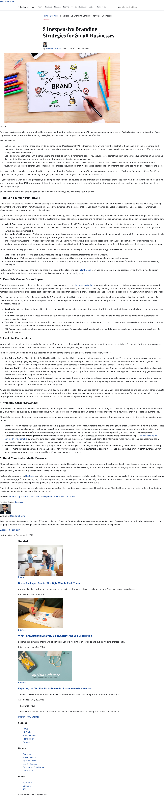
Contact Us (101, 7)
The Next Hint (26, 7)
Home (45, 16)
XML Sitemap (33, 717)
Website (3, 530)
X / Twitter (28, 782)
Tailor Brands (84, 270)
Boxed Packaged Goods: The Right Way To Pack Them (49, 583)
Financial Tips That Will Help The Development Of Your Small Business (42, 496)
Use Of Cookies (30, 764)
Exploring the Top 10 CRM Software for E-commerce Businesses (55, 688)
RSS (24, 789)
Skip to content (7, 1)
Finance (57, 7)
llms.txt (21, 717)
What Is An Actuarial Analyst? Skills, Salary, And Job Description (55, 635)
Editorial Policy (29, 761)
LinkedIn (16, 530)
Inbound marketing (84, 285)
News (40, 7)
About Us (27, 754)
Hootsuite (29, 476)
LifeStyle (27, 732)
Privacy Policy (29, 757)
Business (48, 7)
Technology (68, 7)
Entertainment (80, 7)
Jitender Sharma (53, 48)
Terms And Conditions (33, 767)
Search (121, 7)
